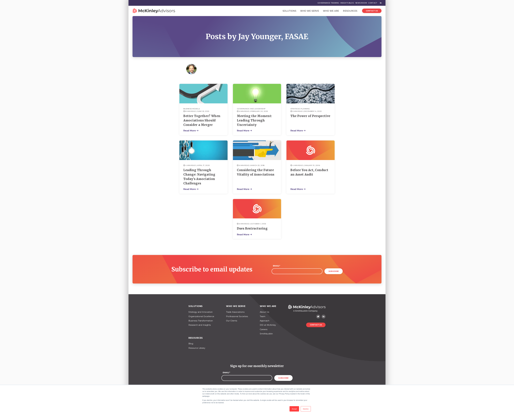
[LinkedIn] (324, 317)
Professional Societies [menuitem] (237, 316)
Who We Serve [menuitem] (235, 306)
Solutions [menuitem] (195, 306)
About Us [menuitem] (264, 312)
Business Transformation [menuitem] (200, 321)
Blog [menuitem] (190, 343)
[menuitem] (380, 3)
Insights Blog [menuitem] (347, 3)
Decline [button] (306, 409)
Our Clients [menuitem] (231, 321)
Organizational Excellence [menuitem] (201, 316)
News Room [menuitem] (361, 3)
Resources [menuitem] (195, 338)
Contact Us (372, 11)
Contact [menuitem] (372, 3)
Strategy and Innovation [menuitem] (200, 312)
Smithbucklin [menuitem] (266, 334)
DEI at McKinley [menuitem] (268, 325)
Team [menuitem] (262, 316)
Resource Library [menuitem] (196, 348)
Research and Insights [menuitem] (199, 325)
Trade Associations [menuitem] (235, 312)
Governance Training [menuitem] (328, 3)
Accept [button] (294, 409)
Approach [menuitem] (264, 321)
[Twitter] (318, 317)
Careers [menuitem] (263, 329)
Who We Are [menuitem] (268, 306)
